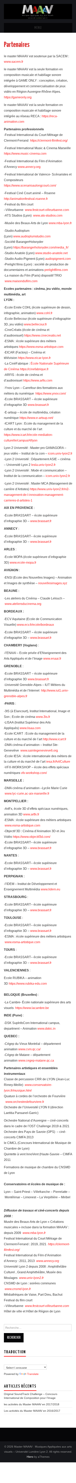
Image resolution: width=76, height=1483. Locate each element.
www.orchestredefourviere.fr (24, 1101)
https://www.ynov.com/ (50, 393)
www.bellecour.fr (35, 324)
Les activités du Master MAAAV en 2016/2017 (32, 1410)
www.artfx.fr (31, 814)
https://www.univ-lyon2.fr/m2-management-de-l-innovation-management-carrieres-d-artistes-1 (36, 494)
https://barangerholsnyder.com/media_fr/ (40, 247)
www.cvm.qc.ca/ (29, 1049)
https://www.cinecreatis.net (42, 335)
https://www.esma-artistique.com (41, 346)
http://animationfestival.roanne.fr (26, 198)
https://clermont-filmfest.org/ (49, 140)
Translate (33, 1373)
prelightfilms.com (56, 269)
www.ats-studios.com (47, 215)
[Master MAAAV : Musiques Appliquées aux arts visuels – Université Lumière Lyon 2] (38, 11)
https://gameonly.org (18, 97)
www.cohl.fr (44, 313)
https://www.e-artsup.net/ (36, 417)
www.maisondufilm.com (21, 281)
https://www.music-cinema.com (25, 153)
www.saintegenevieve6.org (39, 750)
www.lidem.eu (50, 889)
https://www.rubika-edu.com (28, 983)
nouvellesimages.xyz (52, 583)
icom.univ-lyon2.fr (60, 453)
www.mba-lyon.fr (60, 223)
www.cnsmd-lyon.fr (18, 1289)
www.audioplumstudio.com (31, 236)
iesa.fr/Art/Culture (58, 761)
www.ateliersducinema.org (23, 603)
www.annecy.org (29, 166)
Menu (38, 28)
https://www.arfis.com (37, 380)
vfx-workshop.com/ (34, 773)
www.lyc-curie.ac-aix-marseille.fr (27, 793)
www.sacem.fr (13, 61)
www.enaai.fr (52, 658)
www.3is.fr (43, 716)
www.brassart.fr (38, 404)
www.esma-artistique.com (22, 825)
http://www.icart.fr (54, 739)
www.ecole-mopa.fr (23, 562)
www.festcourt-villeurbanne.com (46, 209)
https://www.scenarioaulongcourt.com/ (30, 185)
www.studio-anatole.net (51, 253)
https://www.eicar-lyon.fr (34, 358)
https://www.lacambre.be (32, 1008)
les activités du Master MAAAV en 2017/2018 (31, 1404)
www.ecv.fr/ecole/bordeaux (35, 624)
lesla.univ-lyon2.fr (43, 464)
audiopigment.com (58, 258)
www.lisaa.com (30, 728)
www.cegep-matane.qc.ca (36, 1060)
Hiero (30, 1456)
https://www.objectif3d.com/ (31, 836)
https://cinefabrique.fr (34, 369)
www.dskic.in (46, 1028)
